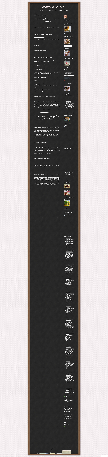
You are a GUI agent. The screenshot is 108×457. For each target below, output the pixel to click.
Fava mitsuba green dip (69, 335)
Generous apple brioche (69, 243)
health (46, 177)
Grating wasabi (68, 362)
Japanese (61, 10)
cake (42, 179)
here (54, 134)
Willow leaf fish (68, 339)
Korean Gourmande (67, 411)
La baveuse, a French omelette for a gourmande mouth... (70, 96)
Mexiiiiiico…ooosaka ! (69, 287)
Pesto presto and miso (69, 342)
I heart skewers (68, 313)
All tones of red (68, 246)
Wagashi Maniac (68, 180)
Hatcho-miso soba (69, 300)
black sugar (39, 179)
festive (41, 103)
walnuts (44, 109)
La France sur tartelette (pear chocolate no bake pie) (69, 377)
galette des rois (57, 106)
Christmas (53, 179)
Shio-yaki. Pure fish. (69, 389)
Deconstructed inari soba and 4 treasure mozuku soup (70, 295)
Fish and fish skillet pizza (70, 299)
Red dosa (67, 354)
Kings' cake (36, 183)
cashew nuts (53, 105)
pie (50, 108)
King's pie (58, 182)
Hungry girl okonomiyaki (69, 351)
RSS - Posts (67, 80)
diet (49, 176)
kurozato (44, 183)
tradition (47, 184)
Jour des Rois (37, 108)
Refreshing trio (68, 323)
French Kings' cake (50, 106)
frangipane (44, 106)
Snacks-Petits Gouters (43, 104)
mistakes (41, 108)
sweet (49, 104)
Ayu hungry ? (68, 324)
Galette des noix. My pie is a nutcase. (47, 20)
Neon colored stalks (69, 369)
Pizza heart (68, 338)
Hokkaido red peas (69, 265)
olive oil (48, 183)
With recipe (54, 178)
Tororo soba (68, 94)
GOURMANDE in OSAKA (54, 7)
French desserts (46, 103)
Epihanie (41, 180)
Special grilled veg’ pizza (70, 293)
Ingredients (36, 104)
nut (46, 108)
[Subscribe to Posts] (64, 80)
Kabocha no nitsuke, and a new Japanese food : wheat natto (70, 359)
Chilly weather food (49, 102)
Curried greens (68, 253)
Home (41, 10)
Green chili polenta (69, 379)
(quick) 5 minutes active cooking (51, 174)
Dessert (45, 10)
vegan (46, 178)
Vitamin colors (68, 340)
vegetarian (58, 104)
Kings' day (41, 183)
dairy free (57, 179)
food (41, 106)
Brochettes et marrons (69, 252)
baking (49, 105)
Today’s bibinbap (68, 238)
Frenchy (66, 10)
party (58, 177)
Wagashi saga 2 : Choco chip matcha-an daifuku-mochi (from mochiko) (69, 318)
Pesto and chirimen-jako (69, 312)
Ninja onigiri (68, 367)
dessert (54, 102)
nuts (48, 108)
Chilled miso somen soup (70, 254)
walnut (57, 108)
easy (38, 106)
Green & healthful (53, 10)
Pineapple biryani (68, 341)
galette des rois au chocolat (39, 37)
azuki (35, 179)
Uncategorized (53, 104)
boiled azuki (39, 142)
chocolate (49, 179)
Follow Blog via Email (67, 69)
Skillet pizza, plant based (70, 392)
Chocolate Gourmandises (68, 414)
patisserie (52, 183)
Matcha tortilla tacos (69, 388)
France (46, 180)
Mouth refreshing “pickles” (70, 363)
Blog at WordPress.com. (54, 449)
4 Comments (48, 109)
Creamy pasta (68, 337)
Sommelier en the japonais (70, 176)
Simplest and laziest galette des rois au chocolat (47, 117)
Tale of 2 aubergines (69, 322)
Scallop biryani (68, 361)
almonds (46, 105)
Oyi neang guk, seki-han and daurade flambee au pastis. (69, 365)
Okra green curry (68, 102)
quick (35, 178)
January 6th (48, 182)
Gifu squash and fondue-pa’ (70, 264)
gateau (44, 182)
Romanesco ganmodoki (69, 255)
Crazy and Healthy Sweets (68, 416)
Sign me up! (67, 78)
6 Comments (54, 184)
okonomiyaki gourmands (67, 406)
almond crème (41, 105)
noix (44, 108)
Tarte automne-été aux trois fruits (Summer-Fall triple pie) (70, 259)
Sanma (67, 368)
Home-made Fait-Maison (53, 103)
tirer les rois (53, 108)
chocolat (45, 179)
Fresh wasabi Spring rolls (70, 348)
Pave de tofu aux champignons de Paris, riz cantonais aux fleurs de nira (70, 326)
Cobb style (67, 336)
